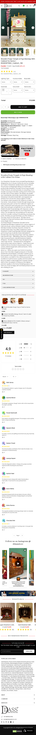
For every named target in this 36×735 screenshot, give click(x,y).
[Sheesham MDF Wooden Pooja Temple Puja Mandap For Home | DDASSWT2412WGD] (9, 612)
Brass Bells (27, 78)
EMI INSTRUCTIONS (8, 275)
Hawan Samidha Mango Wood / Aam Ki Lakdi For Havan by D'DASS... (16, 315)
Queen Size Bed (11, 681)
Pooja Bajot (26, 663)
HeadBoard (4, 689)
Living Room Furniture (19, 682)
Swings (32, 676)
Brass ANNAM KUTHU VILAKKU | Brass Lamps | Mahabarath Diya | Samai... (16, 322)
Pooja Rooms (8, 682)
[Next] (33, 27)
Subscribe (29, 651)
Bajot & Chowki (23, 666)
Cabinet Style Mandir (17, 673)
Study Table (28, 684)
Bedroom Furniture (12, 684)
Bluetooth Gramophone (24, 662)
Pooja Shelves (20, 670)
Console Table (6, 678)
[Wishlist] (30, 5)
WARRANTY (6, 271)
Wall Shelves (4, 662)
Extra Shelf (16, 87)
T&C (4, 279)
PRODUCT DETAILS (8, 170)
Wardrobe (14, 678)
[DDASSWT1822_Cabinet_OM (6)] (12, 52)
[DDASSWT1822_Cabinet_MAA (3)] (19, 52)
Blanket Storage (9, 679)
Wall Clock (8, 673)
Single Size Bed (21, 681)
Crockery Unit (19, 679)
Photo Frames (13, 662)
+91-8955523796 (8, 716)
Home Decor (12, 670)
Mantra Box (27, 87)
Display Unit (16, 676)
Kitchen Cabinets (27, 687)
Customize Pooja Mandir (21, 665)
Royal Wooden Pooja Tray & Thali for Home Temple (16, 308)
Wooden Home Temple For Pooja (15, 671)
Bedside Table (22, 678)
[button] (4, 90)
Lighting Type (5, 78)
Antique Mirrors (10, 666)
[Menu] (1, 6)
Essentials (4, 87)
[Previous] (3, 27)
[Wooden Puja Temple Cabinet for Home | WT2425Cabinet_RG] (27, 612)
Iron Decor (15, 674)
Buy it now (18, 112)
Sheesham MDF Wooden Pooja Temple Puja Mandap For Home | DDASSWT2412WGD (9, 625)
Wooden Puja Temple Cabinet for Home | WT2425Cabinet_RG (27, 625)
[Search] (19, 5)
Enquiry (4, 161)
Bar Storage (18, 687)
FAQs (4, 283)
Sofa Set (25, 686)
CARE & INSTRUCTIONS (9, 287)
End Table (21, 684)
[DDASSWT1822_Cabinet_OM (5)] (27, 52)
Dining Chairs (19, 689)
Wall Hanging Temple (16, 663)
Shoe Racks (4, 686)
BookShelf (23, 676)
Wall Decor (22, 674)
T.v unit (10, 676)
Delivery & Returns (20, 159)
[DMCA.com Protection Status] (18, 732)
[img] (7, 71)
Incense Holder (17, 78)
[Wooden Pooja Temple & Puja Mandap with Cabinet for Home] (4, 52)
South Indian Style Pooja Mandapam (19, 668)
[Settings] (27, 5)
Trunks (16, 666)
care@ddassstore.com (10, 719)
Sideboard (26, 679)
